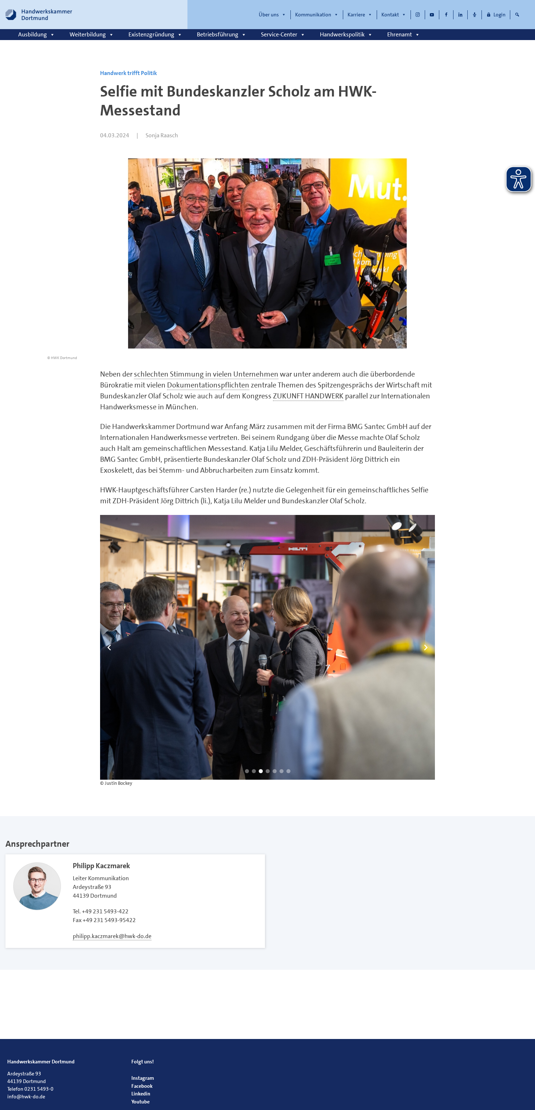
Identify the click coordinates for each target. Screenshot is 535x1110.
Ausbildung (32, 34)
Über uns (269, 14)
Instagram (142, 1078)
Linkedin (140, 1093)
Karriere (356, 14)
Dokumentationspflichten (208, 385)
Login (500, 14)
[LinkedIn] (460, 14)
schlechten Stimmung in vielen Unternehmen (206, 374)
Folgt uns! (142, 1061)
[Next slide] (425, 647)
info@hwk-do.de (26, 1096)
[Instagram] (418, 14)
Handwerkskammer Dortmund (41, 1061)
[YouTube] (432, 14)
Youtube (140, 1101)
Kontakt (390, 14)
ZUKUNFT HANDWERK (308, 396)
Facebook (141, 1086)
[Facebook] (446, 14)
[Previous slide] (109, 647)
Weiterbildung (88, 34)
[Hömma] (475, 14)
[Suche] (517, 14)
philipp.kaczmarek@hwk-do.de (112, 936)
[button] (247, 771)
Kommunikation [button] (313, 14)
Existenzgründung (151, 34)
